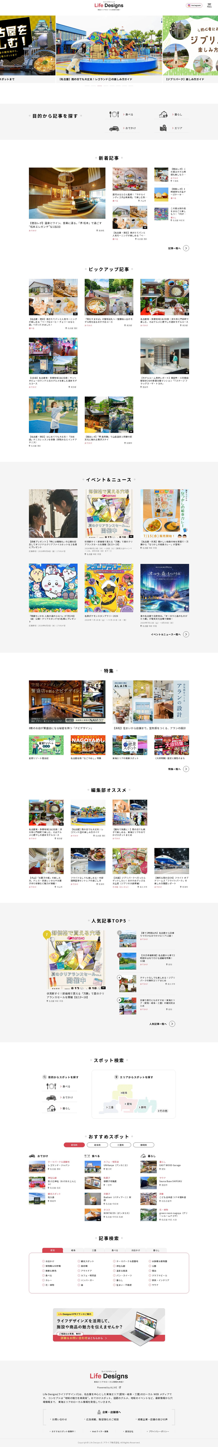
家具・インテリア (161, 1280)
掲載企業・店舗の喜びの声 (153, 1419)
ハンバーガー (87, 1280)
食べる (115, 1250)
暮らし (156, 1250)
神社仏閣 (120, 1266)
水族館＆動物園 (159, 1261)
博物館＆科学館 (53, 1266)
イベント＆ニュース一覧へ (166, 634)
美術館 (84, 1266)
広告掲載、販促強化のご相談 (102, 1419)
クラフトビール (159, 1275)
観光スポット (87, 1261)
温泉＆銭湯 (121, 1270)
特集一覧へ (174, 769)
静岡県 (143, 1144)
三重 (94, 1250)
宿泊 (154, 1270)
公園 (154, 1266)
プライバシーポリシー (159, 1431)
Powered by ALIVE (107, 1387)
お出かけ (135, 1250)
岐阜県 (97, 1144)
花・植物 (50, 1285)
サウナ (155, 1285)
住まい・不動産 (124, 1285)
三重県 (120, 1144)
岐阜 (73, 1250)
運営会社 (129, 1431)
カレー (49, 1280)
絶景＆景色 (51, 1270)
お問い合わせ (59, 1419)
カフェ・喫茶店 (88, 1275)
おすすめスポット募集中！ (64, 1431)
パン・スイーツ (124, 1275)
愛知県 (74, 1144)
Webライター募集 (100, 1431)
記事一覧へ (174, 248)
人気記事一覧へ (158, 1024)
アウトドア (86, 1270)
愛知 (52, 1250)
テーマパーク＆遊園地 (127, 1261)
